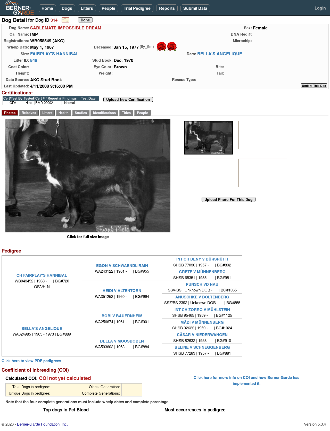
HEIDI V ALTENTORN (122, 290)
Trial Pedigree (137, 8)
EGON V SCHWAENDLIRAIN (122, 265)
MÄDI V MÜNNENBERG (202, 322)
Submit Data (195, 8)
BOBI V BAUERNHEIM (122, 316)
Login (320, 8)
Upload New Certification (128, 99)
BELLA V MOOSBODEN (122, 341)
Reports (167, 8)
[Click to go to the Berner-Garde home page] (19, 7)
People (108, 8)
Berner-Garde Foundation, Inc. (42, 424)
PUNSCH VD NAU (202, 284)
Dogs (67, 8)
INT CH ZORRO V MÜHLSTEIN (202, 309)
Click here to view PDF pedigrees (31, 360)
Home (47, 8)
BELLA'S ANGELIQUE (219, 54)
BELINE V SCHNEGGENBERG (202, 347)
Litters (87, 8)
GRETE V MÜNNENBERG (202, 271)
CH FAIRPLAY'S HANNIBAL (41, 275)
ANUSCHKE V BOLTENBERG (202, 297)
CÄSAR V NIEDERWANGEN (202, 334)
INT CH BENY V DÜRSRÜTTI (202, 259)
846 (33, 60)
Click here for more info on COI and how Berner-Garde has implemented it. (246, 380)
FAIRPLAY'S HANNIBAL (54, 54)
